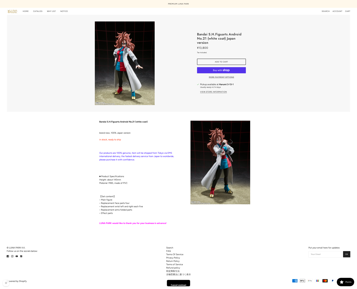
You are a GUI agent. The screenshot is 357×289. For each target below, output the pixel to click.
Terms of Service (174, 264)
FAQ (168, 251)
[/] (12, 11)
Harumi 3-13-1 (226, 84)
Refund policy (173, 267)
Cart (347, 11)
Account (337, 11)
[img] (8, 256)
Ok (346, 254)
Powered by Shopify (17, 281)
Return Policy (172, 261)
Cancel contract (178, 285)
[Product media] (220, 162)
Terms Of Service (174, 254)
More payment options (221, 77)
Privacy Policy (173, 257)
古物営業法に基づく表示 (178, 274)
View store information (213, 92)
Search (326, 11)
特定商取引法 (173, 271)
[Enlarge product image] (135, 63)
